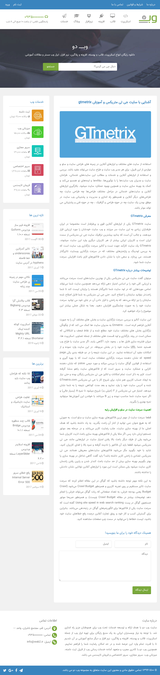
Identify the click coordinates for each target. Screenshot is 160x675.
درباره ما (151, 5)
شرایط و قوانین (135, 5)
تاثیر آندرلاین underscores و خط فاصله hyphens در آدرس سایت (28, 258)
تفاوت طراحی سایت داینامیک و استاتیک (26, 404)
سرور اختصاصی (21, 171)
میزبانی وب (22, 133)
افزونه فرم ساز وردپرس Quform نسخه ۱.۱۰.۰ (26, 232)
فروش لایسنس (21, 190)
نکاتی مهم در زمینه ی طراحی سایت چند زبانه (25, 284)
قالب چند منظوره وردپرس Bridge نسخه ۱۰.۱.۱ (27, 428)
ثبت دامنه (20, 114)
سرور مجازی (22, 152)
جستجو (51, 66)
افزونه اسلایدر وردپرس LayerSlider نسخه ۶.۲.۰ (26, 454)
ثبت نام (17, 5)
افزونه (101, 22)
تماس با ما (117, 5)
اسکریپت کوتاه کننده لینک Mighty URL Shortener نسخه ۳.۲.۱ (28, 333)
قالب (112, 22)
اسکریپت (126, 22)
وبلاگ (77, 22)
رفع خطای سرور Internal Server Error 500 (27, 480)
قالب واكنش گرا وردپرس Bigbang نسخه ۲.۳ (26, 308)
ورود (7, 5)
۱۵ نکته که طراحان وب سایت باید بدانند (26, 381)
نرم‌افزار (89, 22)
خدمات (64, 22)
